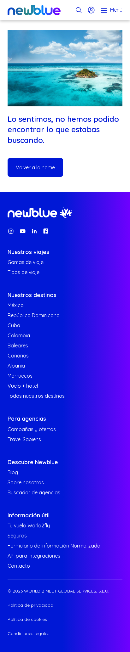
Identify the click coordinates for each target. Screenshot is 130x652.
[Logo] (34, 10)
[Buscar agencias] (78, 10)
